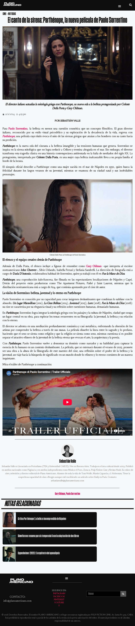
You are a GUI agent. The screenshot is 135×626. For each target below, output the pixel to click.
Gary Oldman (94, 266)
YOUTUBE (59, 603)
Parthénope (9, 136)
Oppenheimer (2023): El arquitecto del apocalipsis (39, 553)
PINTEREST (59, 600)
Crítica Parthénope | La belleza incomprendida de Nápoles (42, 519)
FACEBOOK (59, 597)
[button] (119, 6)
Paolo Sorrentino (17, 128)
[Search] (123, 594)
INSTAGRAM (59, 594)
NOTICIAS (12, 14)
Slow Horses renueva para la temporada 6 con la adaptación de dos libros (48, 536)
